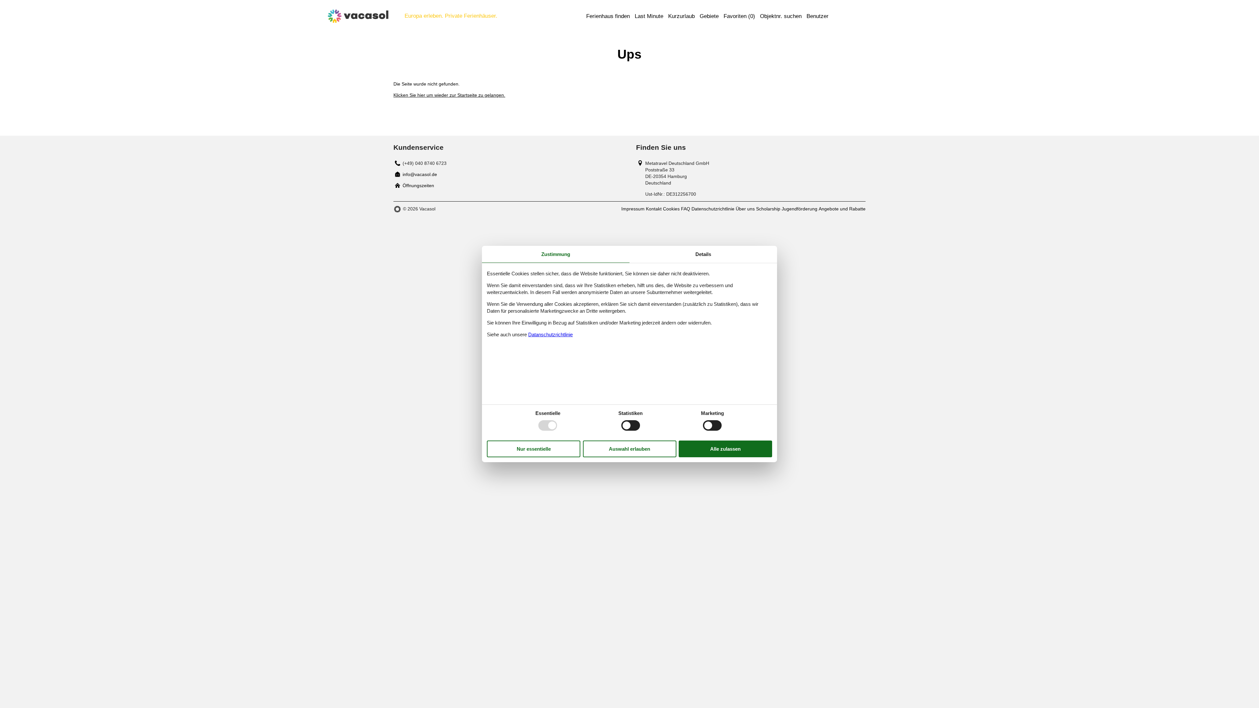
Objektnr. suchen (781, 16)
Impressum (633, 208)
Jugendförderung (799, 208)
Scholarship (768, 208)
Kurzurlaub (681, 16)
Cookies (671, 208)
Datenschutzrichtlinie (712, 208)
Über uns (745, 208)
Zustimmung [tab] (555, 254)
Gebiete (709, 16)
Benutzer (818, 16)
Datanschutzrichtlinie (550, 334)
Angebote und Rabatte (842, 208)
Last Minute (649, 16)
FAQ (685, 208)
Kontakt (654, 208)
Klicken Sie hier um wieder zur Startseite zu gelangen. (449, 95)
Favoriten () (739, 16)
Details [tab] (703, 254)
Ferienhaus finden (608, 16)
